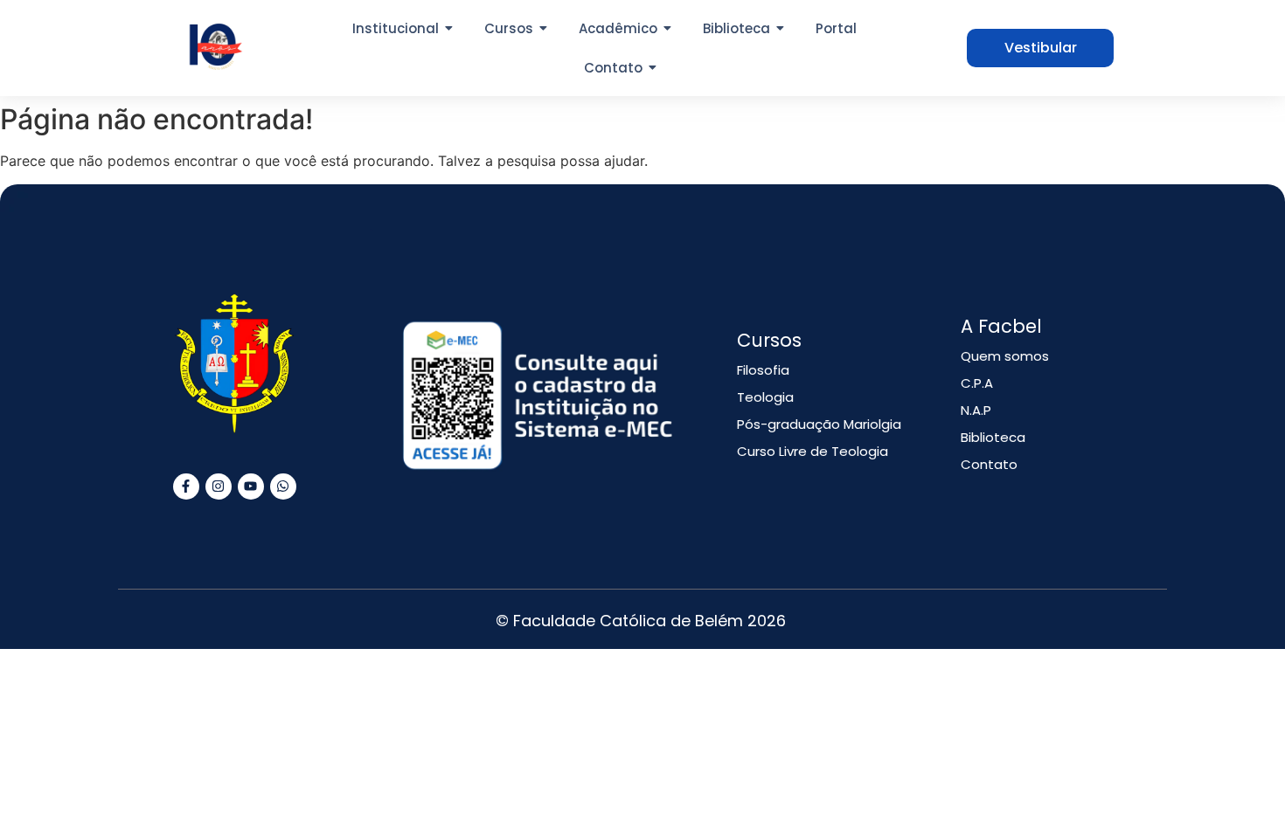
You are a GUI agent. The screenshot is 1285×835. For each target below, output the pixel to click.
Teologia (765, 397)
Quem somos (1005, 356)
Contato (989, 464)
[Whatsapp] (283, 486)
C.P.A (977, 383)
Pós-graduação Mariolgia (819, 424)
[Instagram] (218, 486)
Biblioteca (993, 437)
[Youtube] (251, 486)
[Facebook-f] (186, 486)
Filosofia (763, 370)
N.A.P (976, 410)
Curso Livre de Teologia (812, 451)
